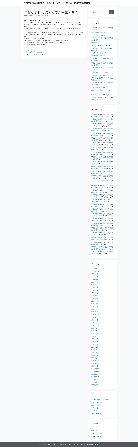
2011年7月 (94, 355)
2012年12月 (95, 336)
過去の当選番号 (96, 413)
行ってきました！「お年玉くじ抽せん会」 (36, 54)
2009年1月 (94, 374)
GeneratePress (94, 444)
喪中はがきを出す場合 (98, 35)
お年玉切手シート (96, 402)
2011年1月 (94, 358)
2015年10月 (95, 301)
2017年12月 (95, 285)
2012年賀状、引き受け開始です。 (34, 52)
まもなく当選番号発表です (99, 53)
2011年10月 (95, 352)
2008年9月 (94, 379)
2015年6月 (94, 304)
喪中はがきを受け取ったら (99, 32)
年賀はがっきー (105, 116)
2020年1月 (94, 279)
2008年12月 (95, 377)
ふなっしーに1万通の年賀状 (99, 180)
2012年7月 (94, 341)
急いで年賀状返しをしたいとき (100, 45)
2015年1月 (94, 306)
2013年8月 (94, 328)
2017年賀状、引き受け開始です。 (101, 72)
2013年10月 (95, 325)
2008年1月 (94, 382)
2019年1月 (94, 282)
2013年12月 (95, 323)
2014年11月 (95, 312)
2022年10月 (95, 271)
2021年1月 (94, 276)
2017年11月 (94, 287)
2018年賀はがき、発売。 (99, 75)
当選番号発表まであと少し (99, 55)
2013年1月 (94, 333)
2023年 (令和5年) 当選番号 (99, 400)
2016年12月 (95, 293)
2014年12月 (95, 309)
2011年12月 (94, 347)
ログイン (94, 428)
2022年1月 (94, 274)
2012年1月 (94, 344)
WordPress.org (96, 436)
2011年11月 (94, 350)
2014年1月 (94, 320)
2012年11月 (94, 339)
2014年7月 (94, 317)
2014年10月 (95, 314)
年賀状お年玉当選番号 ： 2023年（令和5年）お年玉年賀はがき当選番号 (57, 3)
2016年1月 (94, 298)
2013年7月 (94, 331)
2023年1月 (94, 268)
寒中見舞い (94, 43)
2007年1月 (94, 385)
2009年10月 (95, 371)
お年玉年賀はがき (30, 51)
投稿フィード (95, 431)
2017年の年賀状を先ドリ (99, 87)
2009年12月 (95, 369)
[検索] (111, 12)
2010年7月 (94, 363)
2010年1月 (94, 366)
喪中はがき (94, 408)
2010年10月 (95, 360)
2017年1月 (94, 290)
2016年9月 (94, 295)
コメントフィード (96, 433)
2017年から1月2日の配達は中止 (101, 95)
